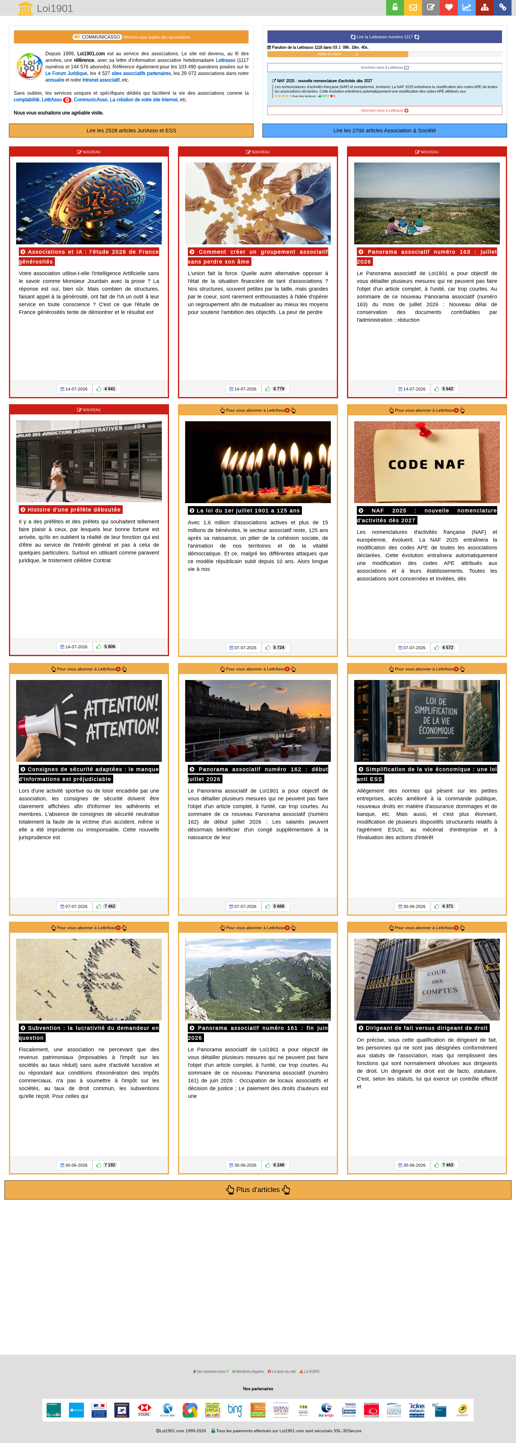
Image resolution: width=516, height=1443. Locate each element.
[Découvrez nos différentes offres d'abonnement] (449, 8)
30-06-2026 (414, 906)
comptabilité (26, 99)
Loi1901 (53, 8)
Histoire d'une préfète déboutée (73, 509)
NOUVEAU (91, 152)
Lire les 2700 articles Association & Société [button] (385, 130)
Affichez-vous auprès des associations (136, 36)
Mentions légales (249, 1371)
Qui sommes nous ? (212, 1371)
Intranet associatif (100, 79)
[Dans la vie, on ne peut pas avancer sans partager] (485, 8)
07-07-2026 (245, 647)
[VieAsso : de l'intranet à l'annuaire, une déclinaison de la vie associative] (503, 8)
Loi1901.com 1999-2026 (183, 1430)
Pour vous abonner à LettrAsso (255, 410)
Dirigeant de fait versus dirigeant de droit (426, 1028)
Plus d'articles (258, 1190)
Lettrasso (225, 60)
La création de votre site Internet (143, 99)
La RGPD (311, 1371)
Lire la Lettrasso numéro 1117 (384, 36)
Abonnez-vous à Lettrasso (382, 110)
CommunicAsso (91, 99)
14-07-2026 (76, 389)
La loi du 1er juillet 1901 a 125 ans (247, 510)
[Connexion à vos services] (395, 8)
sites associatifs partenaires (141, 73)
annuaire (54, 79)
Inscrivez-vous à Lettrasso (382, 67)
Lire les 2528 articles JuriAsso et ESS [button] (131, 130)
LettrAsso (52, 99)
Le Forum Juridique (66, 73)
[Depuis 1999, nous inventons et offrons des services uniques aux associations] (467, 8)
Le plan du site (283, 1371)
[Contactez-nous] (431, 8)
